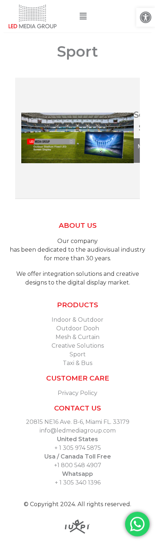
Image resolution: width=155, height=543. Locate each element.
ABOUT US (78, 225)
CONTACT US (77, 408)
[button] (83, 16)
